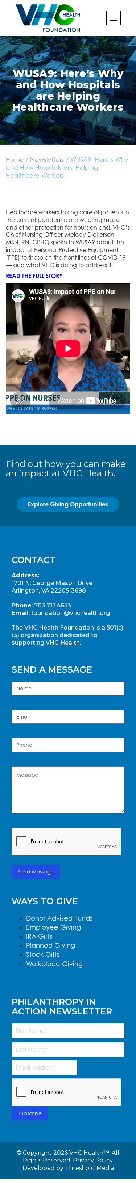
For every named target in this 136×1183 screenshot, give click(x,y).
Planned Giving (50, 945)
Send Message (36, 871)
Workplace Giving (54, 964)
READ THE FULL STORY (34, 275)
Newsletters (47, 159)
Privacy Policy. (93, 1160)
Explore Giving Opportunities (68, 504)
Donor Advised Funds (59, 918)
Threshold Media (89, 1168)
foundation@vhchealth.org (70, 613)
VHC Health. (63, 642)
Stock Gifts (42, 954)
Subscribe (30, 1113)
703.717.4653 (52, 605)
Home (15, 159)
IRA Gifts (39, 936)
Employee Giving (53, 927)
